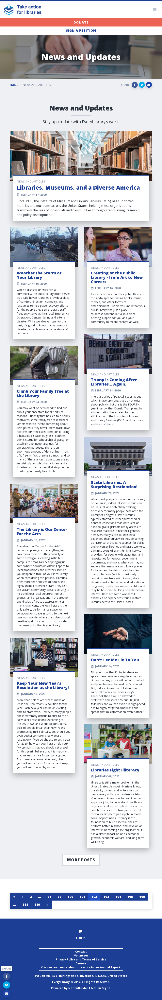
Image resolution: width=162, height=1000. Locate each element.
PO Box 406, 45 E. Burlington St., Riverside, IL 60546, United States (81, 976)
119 (37, 904)
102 (94, 896)
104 (118, 896)
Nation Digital (101, 988)
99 (59, 896)
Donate (81, 22)
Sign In (80, 938)
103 (106, 896)
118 (25, 904)
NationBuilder (78, 988)
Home (14, 85)
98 (49, 896)
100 (70, 896)
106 (142, 896)
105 (130, 896)
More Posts (81, 859)
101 (82, 896)
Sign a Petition (81, 30)
